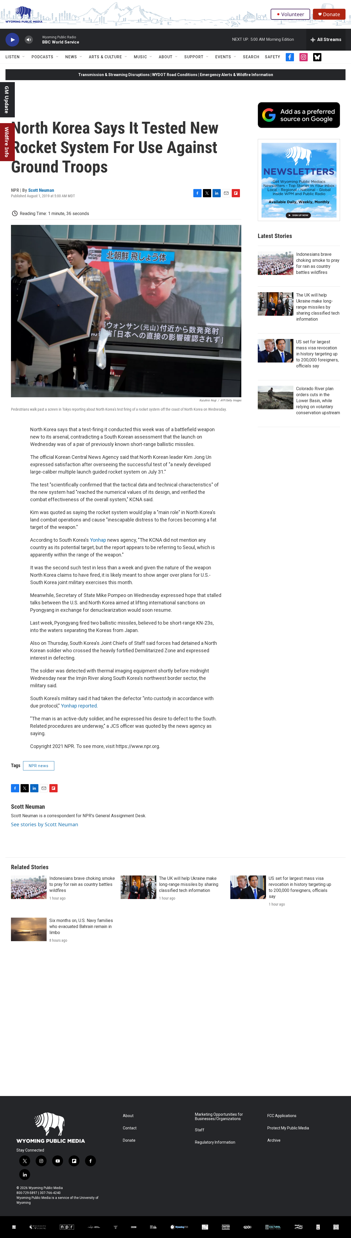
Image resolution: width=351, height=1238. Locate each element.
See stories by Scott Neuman (44, 824)
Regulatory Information (215, 1142)
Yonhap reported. (79, 706)
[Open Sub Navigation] (24, 57)
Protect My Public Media (288, 1128)
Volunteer (292, 14)
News (71, 57)
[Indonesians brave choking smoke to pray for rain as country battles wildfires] (275, 263)
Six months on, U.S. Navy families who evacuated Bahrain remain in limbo (81, 926)
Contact (130, 1128)
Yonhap (98, 540)
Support (193, 57)
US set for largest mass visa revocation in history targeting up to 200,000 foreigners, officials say (317, 354)
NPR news (39, 766)
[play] (12, 40)
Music (140, 57)
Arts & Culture (105, 57)
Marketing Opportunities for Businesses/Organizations (219, 1116)
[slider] (37, 39)
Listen (12, 57)
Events (223, 57)
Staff (199, 1130)
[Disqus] (175, 1022)
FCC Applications (281, 1116)
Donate (331, 14)
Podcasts (42, 57)
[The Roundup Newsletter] (299, 180)
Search (251, 57)
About (165, 57)
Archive (274, 1140)
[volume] (28, 40)
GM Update (7, 100)
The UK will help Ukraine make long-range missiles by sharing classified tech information (317, 307)
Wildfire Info (7, 142)
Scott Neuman (41, 190)
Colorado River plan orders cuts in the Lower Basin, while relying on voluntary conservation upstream (318, 400)
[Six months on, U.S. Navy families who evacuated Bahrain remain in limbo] (29, 929)
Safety (272, 57)
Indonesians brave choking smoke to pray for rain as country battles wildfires (82, 884)
